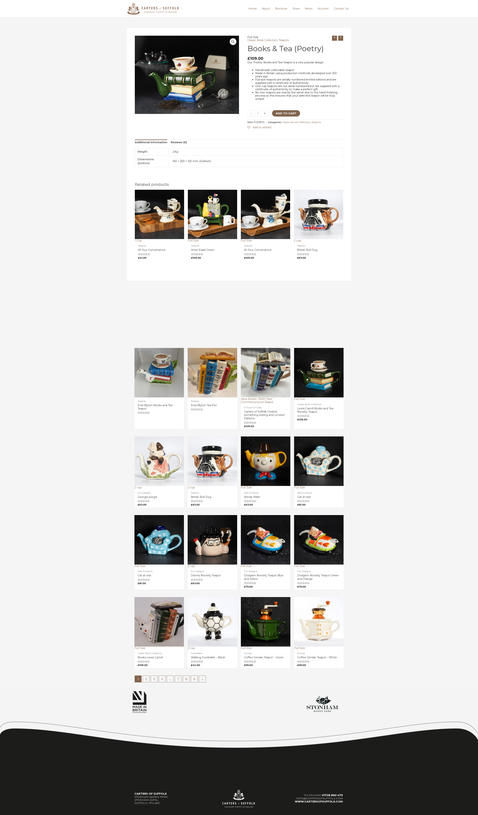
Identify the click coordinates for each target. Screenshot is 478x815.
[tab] (151, 142)
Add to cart (286, 113)
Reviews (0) (179, 142)
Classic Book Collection (262, 40)
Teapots (284, 40)
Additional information (151, 142)
